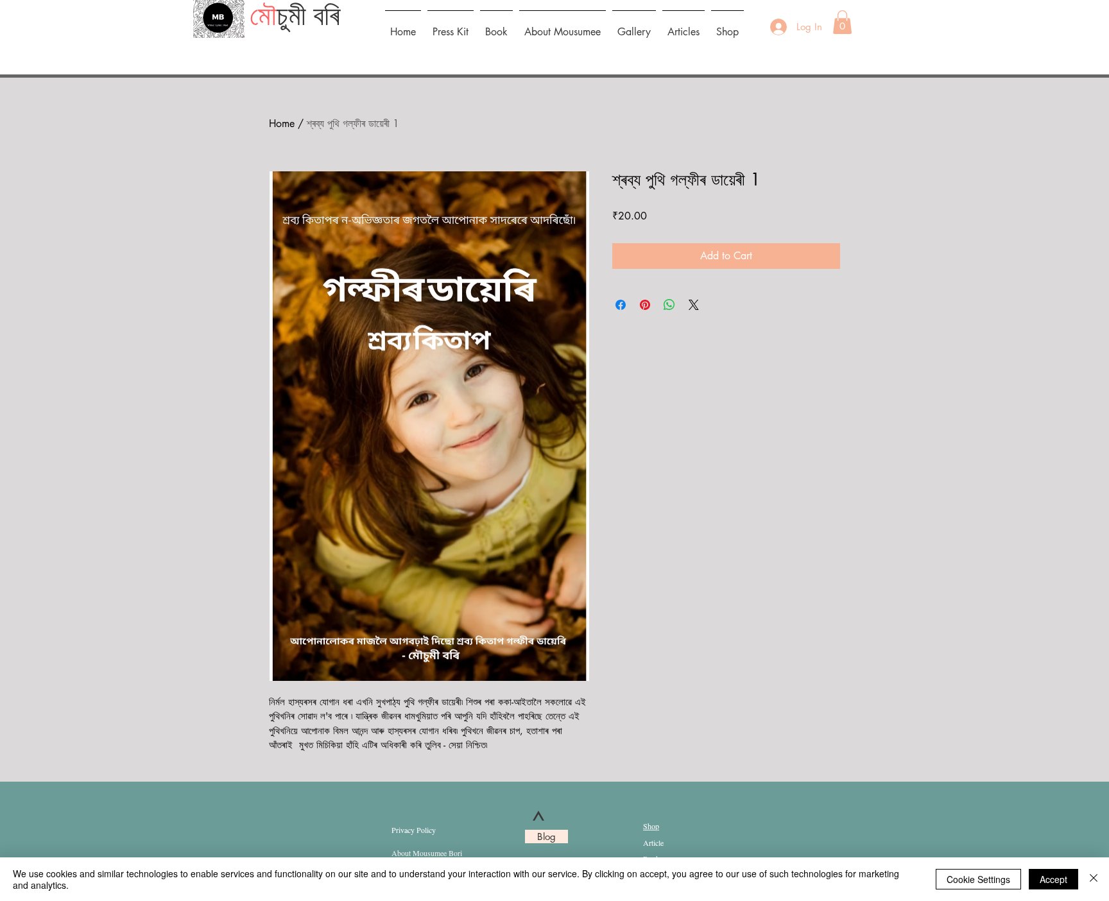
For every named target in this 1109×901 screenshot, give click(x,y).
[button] (842, 22)
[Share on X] (693, 305)
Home (282, 123)
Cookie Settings (978, 879)
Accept (1053, 879)
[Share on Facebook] (620, 305)
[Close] (1093, 879)
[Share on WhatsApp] (669, 305)
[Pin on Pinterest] (645, 305)
